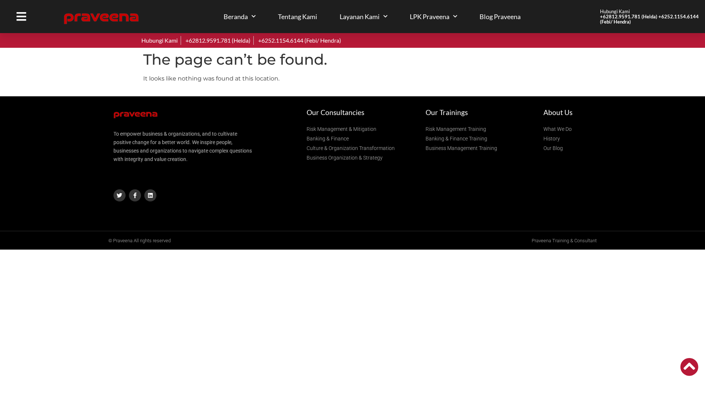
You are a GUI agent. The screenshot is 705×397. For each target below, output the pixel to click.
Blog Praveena (500, 16)
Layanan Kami (360, 16)
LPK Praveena (429, 16)
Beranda (236, 16)
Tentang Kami (297, 16)
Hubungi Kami (649, 16)
